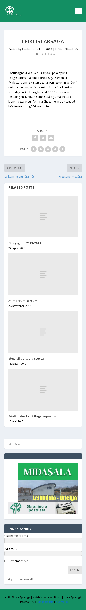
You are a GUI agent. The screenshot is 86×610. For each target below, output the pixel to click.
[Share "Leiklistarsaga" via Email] (51, 138)
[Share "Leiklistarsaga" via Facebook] (35, 138)
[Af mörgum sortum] (43, 274)
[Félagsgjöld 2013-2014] (43, 216)
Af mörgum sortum (22, 301)
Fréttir (59, 49)
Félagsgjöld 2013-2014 (24, 243)
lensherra (28, 49)
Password (10, 549)
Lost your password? (18, 579)
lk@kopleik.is (45, 602)
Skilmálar (62, 602)
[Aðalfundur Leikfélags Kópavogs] (43, 390)
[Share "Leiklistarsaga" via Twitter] (43, 138)
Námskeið (71, 49)
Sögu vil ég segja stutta (26, 358)
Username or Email (16, 536)
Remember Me (18, 561)
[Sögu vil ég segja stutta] (43, 332)
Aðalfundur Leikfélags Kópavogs (32, 416)
